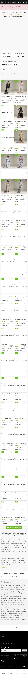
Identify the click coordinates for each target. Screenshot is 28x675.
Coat (11, 600)
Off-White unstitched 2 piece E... (7, 393)
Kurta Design (21, 604)
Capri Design (20, 591)
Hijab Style (22, 606)
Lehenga (20, 593)
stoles (22, 56)
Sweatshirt (22, 600)
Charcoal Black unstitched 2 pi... (7, 492)
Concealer (17, 611)
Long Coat (15, 600)
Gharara (11, 598)
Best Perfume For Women (13, 617)
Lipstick (12, 619)
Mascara (10, 615)
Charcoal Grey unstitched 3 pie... (7, 319)
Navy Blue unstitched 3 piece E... (7, 294)
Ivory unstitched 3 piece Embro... (7, 245)
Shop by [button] (4, 636)
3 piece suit (17, 64)
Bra (11, 602)
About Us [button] (4, 640)
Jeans (14, 591)
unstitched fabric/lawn (18, 53)
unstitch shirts (5, 67)
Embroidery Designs (10, 608)
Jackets (3, 600)
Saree (9, 594)
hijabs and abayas (6, 56)
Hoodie (24, 598)
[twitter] (23, 655)
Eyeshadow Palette (17, 615)
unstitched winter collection (9, 61)
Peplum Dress (19, 596)
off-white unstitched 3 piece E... (7, 220)
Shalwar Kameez (12, 604)
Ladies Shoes (14, 609)
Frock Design (4, 585)
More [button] (23, 619)
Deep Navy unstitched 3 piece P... (7, 96)
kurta (14, 51)
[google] (26, 655)
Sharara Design (4, 596)
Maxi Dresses (4, 598)
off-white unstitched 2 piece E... (20, 443)
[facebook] (15, 655)
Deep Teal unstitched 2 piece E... (7, 468)
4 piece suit (5, 69)
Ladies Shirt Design (18, 587)
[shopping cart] (26, 2)
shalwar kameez (6, 51)
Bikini (14, 602)
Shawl (2, 608)
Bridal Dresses (13, 593)
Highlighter (23, 611)
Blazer (23, 589)
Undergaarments (5, 602)
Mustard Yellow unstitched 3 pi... (20, 146)
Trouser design (8, 591)
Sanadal (23, 609)
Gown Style (4, 594)
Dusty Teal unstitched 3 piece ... (20, 344)
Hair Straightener (5, 619)
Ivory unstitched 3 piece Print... (20, 96)
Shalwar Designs (5, 593)
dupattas (16, 56)
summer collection (6, 64)
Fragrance (3, 617)
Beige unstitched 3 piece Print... (7, 146)
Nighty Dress (4, 604)
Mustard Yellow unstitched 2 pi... (20, 418)
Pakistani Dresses (20, 585)
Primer (15, 613)
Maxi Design (11, 585)
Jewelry (3, 611)
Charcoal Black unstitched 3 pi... (20, 269)
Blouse (3, 587)
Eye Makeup (4, 615)
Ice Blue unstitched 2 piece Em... (20, 368)
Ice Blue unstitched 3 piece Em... (20, 220)
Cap (17, 608)
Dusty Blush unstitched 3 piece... (7, 195)
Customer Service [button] (7, 643)
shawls (3, 59)
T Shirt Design (9, 587)
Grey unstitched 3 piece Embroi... (20, 245)
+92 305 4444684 (18, 629)
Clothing (12, 12)
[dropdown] (23, 2)
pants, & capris (5, 53)
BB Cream (20, 613)
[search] (21, 2)
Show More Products (14, 527)
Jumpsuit (12, 589)
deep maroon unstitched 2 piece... (7, 418)
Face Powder (10, 613)
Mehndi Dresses (17, 598)
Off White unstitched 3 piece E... (7, 170)
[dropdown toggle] (18, 2)
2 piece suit (15, 67)
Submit (24, 650)
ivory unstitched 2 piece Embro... (20, 468)
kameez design (4, 589)
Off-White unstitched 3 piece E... (7, 368)
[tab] (24, 619)
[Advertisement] (14, 33)
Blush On (3, 613)
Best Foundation (10, 611)
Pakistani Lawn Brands (13, 606)
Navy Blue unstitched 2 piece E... (20, 393)
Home (3, 12)
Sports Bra (19, 602)
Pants (2, 591)
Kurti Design (17, 589)
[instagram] (18, 655)
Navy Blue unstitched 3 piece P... (20, 121)
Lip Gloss (17, 619)
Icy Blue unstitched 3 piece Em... (20, 170)
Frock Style (12, 596)
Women (8, 12)
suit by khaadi (4, 344)
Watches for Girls (5, 609)
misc (9, 59)
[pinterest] (21, 655)
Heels (19, 609)
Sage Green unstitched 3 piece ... (7, 121)
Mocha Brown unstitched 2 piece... (20, 517)
